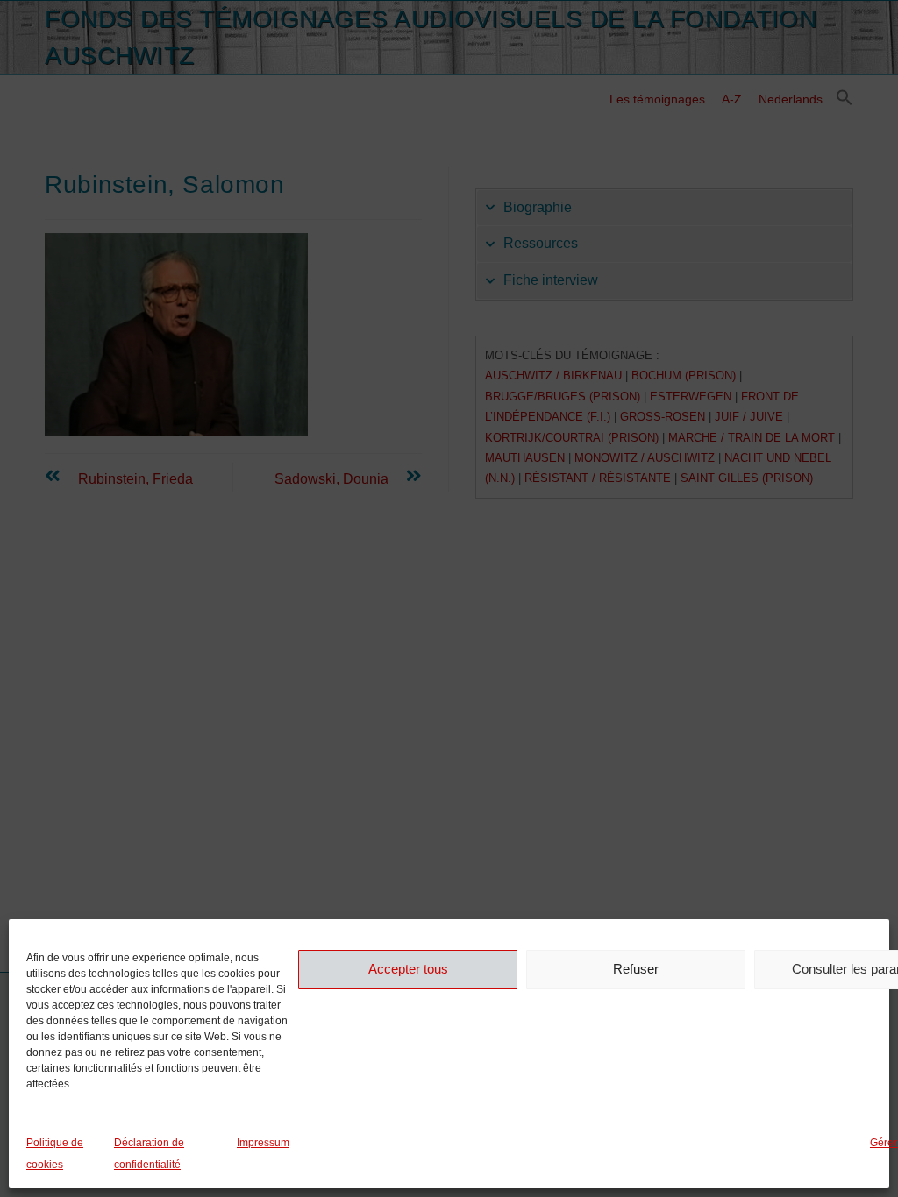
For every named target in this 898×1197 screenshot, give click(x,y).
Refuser (636, 968)
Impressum (263, 1143)
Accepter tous (408, 968)
